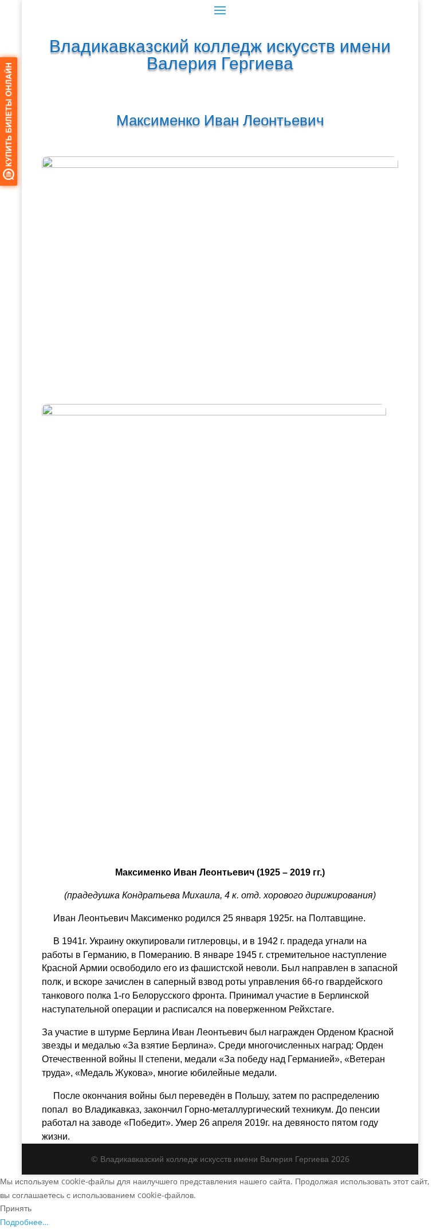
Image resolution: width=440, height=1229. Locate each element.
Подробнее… (24, 1221)
